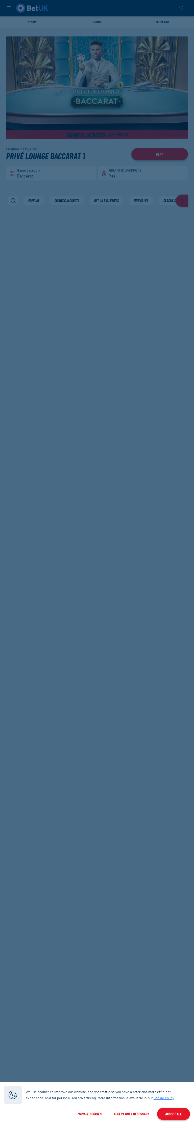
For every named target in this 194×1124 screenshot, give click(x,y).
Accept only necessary (131, 1113)
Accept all (173, 1113)
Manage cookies (90, 1113)
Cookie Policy (164, 1098)
